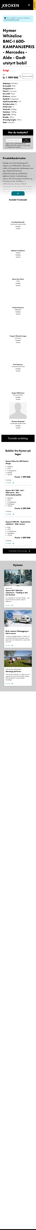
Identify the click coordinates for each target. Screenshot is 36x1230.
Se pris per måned (28, 76)
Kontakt (34, 4)
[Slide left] (6, 24)
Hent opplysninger (26, 140)
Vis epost (18, 228)
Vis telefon (18, 226)
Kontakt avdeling (18, 438)
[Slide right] (30, 24)
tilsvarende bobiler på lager (11, 20)
